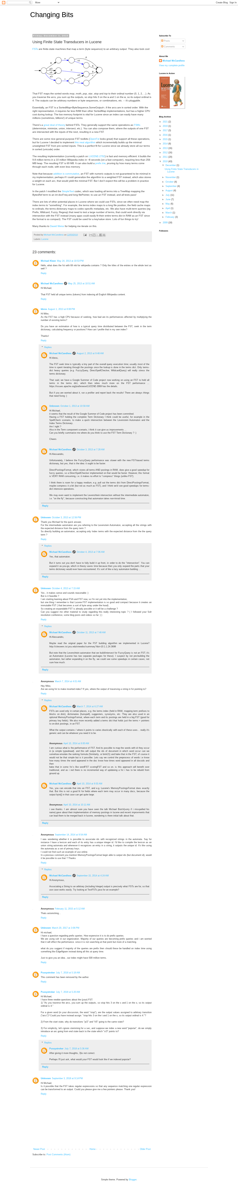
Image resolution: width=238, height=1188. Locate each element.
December (171, 165)
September (171, 186)
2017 (165, 130)
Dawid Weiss (57, 226)
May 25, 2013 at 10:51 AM (81, 283)
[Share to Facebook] (100, 235)
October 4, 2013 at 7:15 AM (66, 588)
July (168, 195)
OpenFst (94, 138)
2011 (165, 157)
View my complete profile (172, 65)
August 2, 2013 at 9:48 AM (90, 353)
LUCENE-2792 (97, 156)
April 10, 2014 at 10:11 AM (76, 804)
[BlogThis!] (94, 235)
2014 (165, 143)
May (168, 203)
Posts (166, 41)
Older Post (145, 1149)
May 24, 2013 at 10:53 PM (70, 261)
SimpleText (68, 191)
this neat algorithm (85, 142)
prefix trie (100, 163)
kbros (44, 309)
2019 (165, 126)
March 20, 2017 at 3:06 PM (65, 928)
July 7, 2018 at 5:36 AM (76, 1048)
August (169, 190)
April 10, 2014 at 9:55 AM (89, 783)
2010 (165, 161)
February (170, 217)
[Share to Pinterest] (104, 235)
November (171, 177)
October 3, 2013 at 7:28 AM (91, 449)
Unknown (54, 406)
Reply (44, 273)
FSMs (137, 125)
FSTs (35, 49)
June (168, 199)
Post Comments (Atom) (58, 1154)
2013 (165, 148)
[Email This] (91, 235)
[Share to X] (97, 235)
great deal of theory (54, 125)
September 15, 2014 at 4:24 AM (93, 875)
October (170, 181)
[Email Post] (84, 235)
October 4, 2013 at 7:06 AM (91, 552)
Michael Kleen (48, 261)
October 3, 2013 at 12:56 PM (66, 517)
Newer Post (39, 1149)
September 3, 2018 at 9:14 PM (67, 1078)
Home (92, 1149)
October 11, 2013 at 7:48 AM (91, 632)
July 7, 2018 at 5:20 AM (68, 992)
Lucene (44, 239)
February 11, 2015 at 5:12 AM (70, 908)
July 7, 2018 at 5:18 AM (68, 972)
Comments (169, 46)
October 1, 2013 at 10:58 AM (75, 406)
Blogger (132, 1179)
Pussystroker (48, 972)
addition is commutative (66, 173)
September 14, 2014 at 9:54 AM (71, 834)
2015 (165, 139)
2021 (165, 121)
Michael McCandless (52, 283)
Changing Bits (51, 14)
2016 (165, 135)
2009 (165, 222)
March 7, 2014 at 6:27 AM (90, 706)
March (169, 212)
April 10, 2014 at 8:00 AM (76, 743)
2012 (165, 152)
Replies (48, 347)
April (168, 208)
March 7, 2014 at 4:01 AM (68, 681)
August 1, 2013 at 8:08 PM (61, 309)
